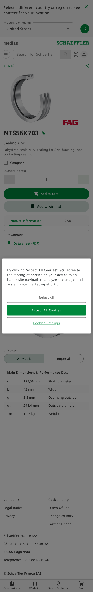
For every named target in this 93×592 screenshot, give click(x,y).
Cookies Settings (46, 323)
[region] (46, 296)
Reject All (46, 297)
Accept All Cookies (46, 310)
